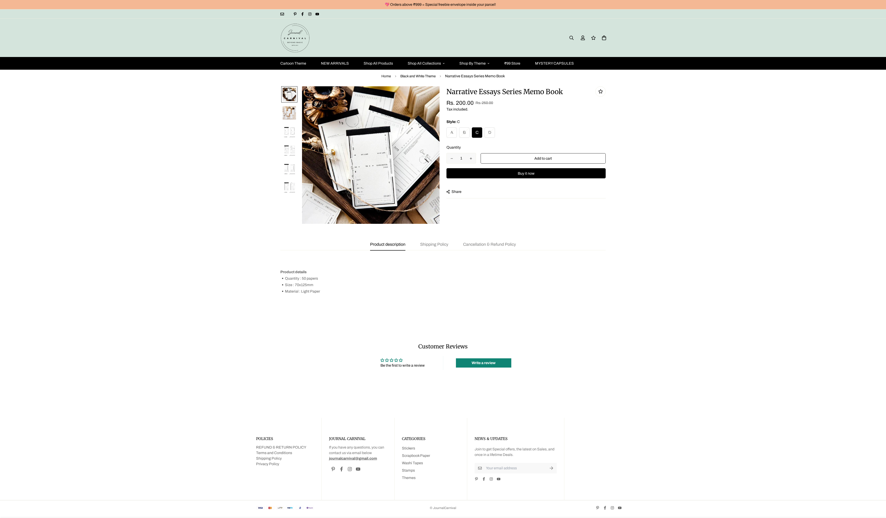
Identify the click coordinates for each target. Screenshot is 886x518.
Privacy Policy (267, 464)
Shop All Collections (424, 63)
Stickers (408, 448)
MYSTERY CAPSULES (554, 63)
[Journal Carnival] (295, 38)
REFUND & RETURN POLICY (281, 447)
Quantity (453, 147)
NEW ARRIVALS (335, 63)
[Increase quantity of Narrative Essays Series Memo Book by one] (471, 158)
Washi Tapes (412, 463)
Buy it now (526, 173)
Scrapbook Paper (416, 456)
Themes (409, 478)
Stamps (408, 470)
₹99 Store (512, 63)
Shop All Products (378, 63)
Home (386, 76)
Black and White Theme (418, 76)
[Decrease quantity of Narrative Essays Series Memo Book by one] (452, 158)
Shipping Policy (269, 458)
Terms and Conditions (274, 453)
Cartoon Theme (293, 63)
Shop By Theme (472, 63)
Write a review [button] (484, 363)
